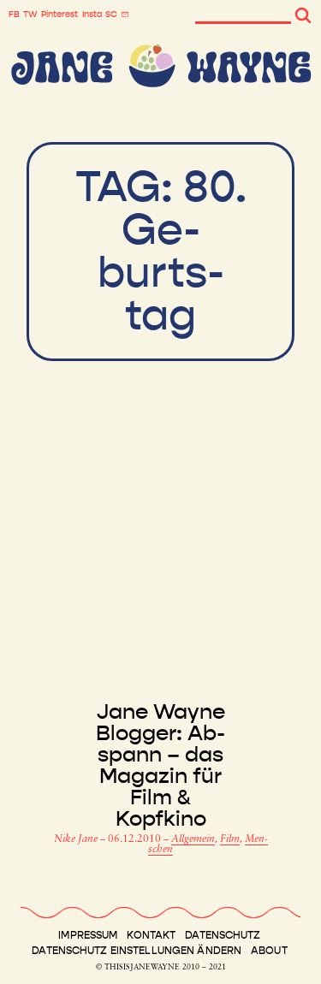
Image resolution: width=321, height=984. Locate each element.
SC (111, 14)
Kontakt (151, 935)
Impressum (87, 935)
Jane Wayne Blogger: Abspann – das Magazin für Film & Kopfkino (160, 766)
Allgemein (193, 839)
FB (14, 14)
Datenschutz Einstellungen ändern (136, 951)
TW (30, 14)
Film (230, 839)
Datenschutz (222, 935)
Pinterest (59, 14)
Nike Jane (77, 839)
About (269, 951)
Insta (92, 14)
